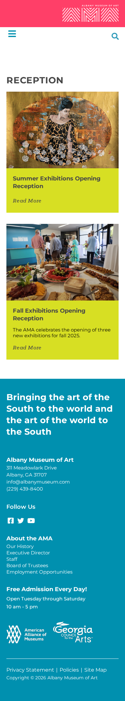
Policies (69, 670)
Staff (11, 559)
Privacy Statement (30, 670)
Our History (20, 546)
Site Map (95, 670)
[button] (115, 36)
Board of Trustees (27, 565)
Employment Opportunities (39, 572)
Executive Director (28, 553)
